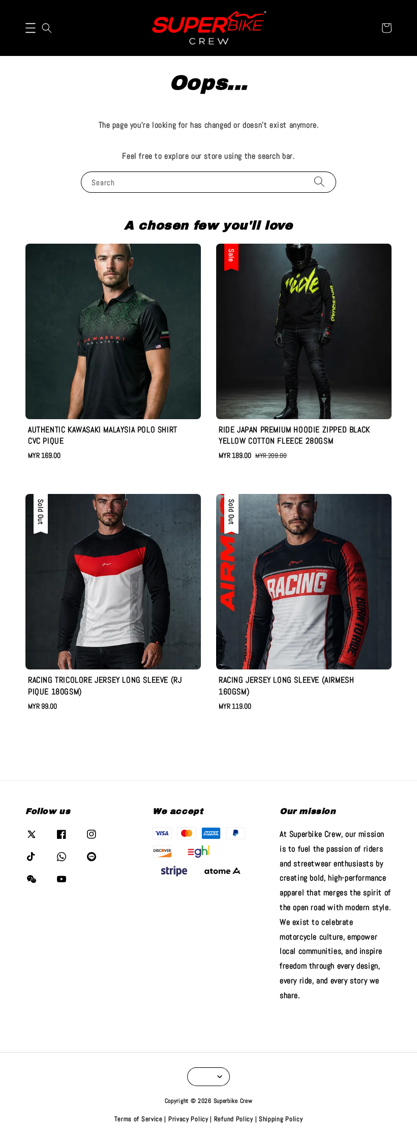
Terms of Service (138, 1119)
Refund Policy (233, 1119)
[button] (30, 28)
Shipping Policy (281, 1119)
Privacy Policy (188, 1119)
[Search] (319, 182)
